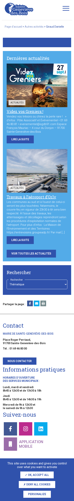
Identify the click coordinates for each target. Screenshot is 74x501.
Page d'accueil (13, 26)
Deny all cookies (38, 484)
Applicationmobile (31, 444)
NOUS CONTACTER (20, 361)
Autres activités (34, 26)
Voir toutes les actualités (31, 253)
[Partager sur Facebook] (30, 303)
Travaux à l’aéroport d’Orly (31, 196)
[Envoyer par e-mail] (36, 303)
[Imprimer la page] (43, 303)
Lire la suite (20, 139)
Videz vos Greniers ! (25, 111)
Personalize (37, 494)
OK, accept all (38, 474)
